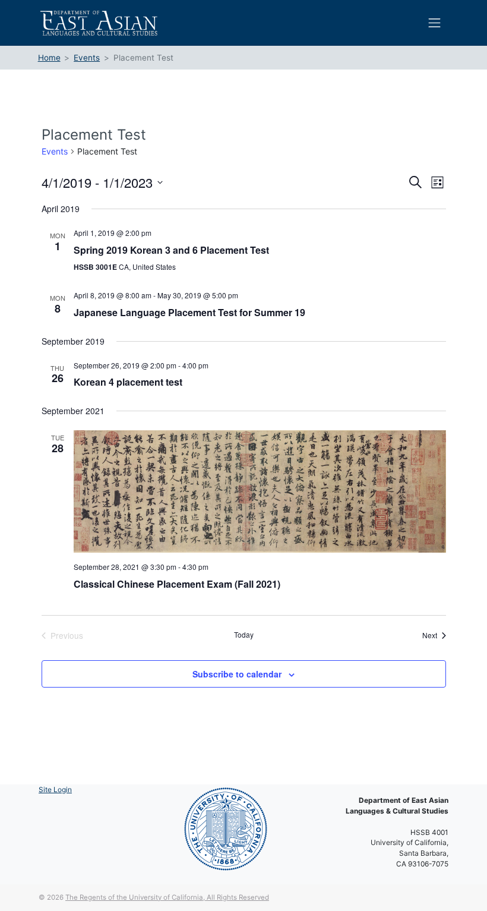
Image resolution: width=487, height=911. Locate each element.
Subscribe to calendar (237, 674)
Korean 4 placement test (128, 382)
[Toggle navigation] (434, 22)
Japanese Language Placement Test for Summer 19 (189, 312)
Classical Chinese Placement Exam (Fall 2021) (177, 584)
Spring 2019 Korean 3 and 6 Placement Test (171, 250)
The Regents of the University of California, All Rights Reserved (167, 897)
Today (244, 634)
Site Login (55, 789)
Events (55, 151)
